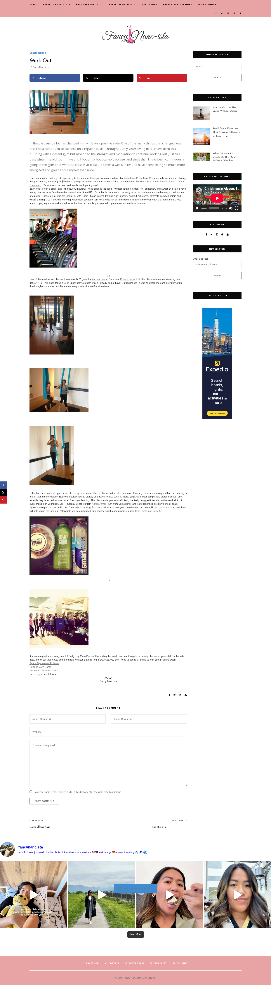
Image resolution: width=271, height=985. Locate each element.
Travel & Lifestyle (55, 4)
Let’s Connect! (207, 4)
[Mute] (231, 208)
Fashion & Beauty (88, 4)
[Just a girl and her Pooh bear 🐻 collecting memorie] (33, 894)
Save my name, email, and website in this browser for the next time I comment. (77, 792)
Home (33, 4)
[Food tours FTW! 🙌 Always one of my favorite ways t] (169, 894)
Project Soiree (127, 279)
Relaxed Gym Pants (40, 667)
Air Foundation (99, 279)
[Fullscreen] (237, 208)
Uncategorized (37, 52)
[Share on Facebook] (3, 485)
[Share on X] (3, 492)
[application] (217, 198)
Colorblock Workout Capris (43, 670)
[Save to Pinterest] (3, 500)
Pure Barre (153, 181)
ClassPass (136, 178)
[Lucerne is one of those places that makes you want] (101, 894)
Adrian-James (99, 503)
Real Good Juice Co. (152, 511)
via (108, 275)
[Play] (197, 208)
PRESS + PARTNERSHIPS (177, 4)
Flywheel (141, 181)
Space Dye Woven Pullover (44, 663)
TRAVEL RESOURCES (121, 4)
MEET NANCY (149, 4)
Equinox (80, 493)
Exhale (163, 181)
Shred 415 (174, 181)
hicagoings (126, 503)
